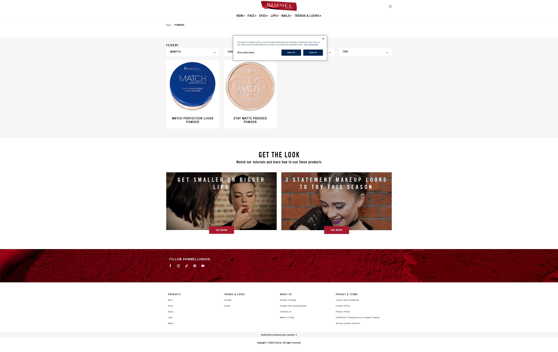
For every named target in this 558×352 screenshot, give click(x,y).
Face (168, 25)
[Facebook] (170, 265)
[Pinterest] (194, 265)
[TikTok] (186, 265)
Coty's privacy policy (311, 45)
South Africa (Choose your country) (277, 335)
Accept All (313, 53)
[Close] (323, 38)
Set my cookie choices (348, 323)
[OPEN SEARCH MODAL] (390, 6)
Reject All (291, 53)
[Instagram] (178, 265)
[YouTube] (202, 265)
